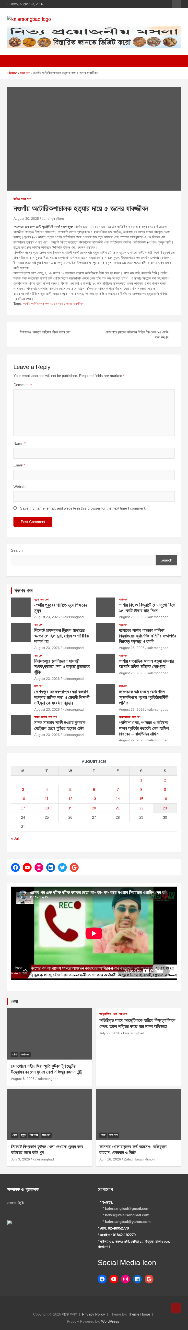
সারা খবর (34, 1135)
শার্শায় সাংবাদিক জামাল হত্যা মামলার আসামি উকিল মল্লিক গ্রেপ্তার (146, 664)
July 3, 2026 (20, 1159)
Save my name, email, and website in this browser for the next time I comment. (83, 508)
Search (17, 550)
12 (70, 799)
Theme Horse (139, 1314)
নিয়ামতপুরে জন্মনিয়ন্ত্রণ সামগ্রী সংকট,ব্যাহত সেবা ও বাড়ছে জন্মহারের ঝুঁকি (62, 667)
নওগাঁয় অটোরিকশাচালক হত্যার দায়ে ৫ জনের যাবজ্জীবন (53, 303)
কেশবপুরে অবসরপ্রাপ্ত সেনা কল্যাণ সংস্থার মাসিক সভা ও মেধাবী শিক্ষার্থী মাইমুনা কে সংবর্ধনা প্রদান (61, 697)
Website (19, 487)
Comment (22, 385)
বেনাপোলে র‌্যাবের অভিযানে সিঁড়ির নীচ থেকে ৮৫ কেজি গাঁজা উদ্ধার (137, 334)
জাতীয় (44, 717)
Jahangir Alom (53, 218)
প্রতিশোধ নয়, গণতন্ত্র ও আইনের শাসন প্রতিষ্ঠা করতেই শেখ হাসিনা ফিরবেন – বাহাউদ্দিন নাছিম (144, 728)
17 (23, 808)
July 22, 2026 (109, 1033)
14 (118, 799)
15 (141, 799)
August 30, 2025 (26, 218)
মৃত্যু (36, 599)
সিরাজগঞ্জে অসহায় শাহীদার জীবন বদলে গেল (45, 332)
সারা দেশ (26, 199)
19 (70, 808)
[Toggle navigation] (13, 61)
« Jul (15, 838)
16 (165, 799)
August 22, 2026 (131, 740)
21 (118, 808)
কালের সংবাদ (69, 1314)
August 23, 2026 (47, 617)
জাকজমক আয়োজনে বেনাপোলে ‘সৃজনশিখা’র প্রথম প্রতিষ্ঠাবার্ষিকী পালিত (143, 697)
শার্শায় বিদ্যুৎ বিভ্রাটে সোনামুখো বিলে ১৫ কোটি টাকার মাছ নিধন (147, 607)
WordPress (110, 1321)
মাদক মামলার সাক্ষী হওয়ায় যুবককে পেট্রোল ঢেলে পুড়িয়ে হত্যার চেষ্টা (59, 725)
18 (47, 808)
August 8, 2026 (23, 1079)
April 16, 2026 (110, 1159)
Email (19, 465)
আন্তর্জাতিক (124, 717)
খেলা (14, 1001)
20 (94, 808)
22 (141, 808)
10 (23, 799)
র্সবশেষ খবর (23, 590)
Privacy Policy (93, 1314)
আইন (16, 199)
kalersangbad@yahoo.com (128, 1222)
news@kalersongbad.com (127, 1215)
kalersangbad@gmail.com (127, 1208)
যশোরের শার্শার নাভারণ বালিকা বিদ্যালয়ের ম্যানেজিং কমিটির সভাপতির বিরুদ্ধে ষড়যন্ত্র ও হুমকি (147, 636)
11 (46, 799)
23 (165, 808)
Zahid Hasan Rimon (139, 1159)
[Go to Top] (176, 1308)
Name (19, 443)
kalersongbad (73, 617)
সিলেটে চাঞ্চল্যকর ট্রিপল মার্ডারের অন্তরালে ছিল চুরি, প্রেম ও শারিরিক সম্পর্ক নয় (61, 636)
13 (94, 799)
